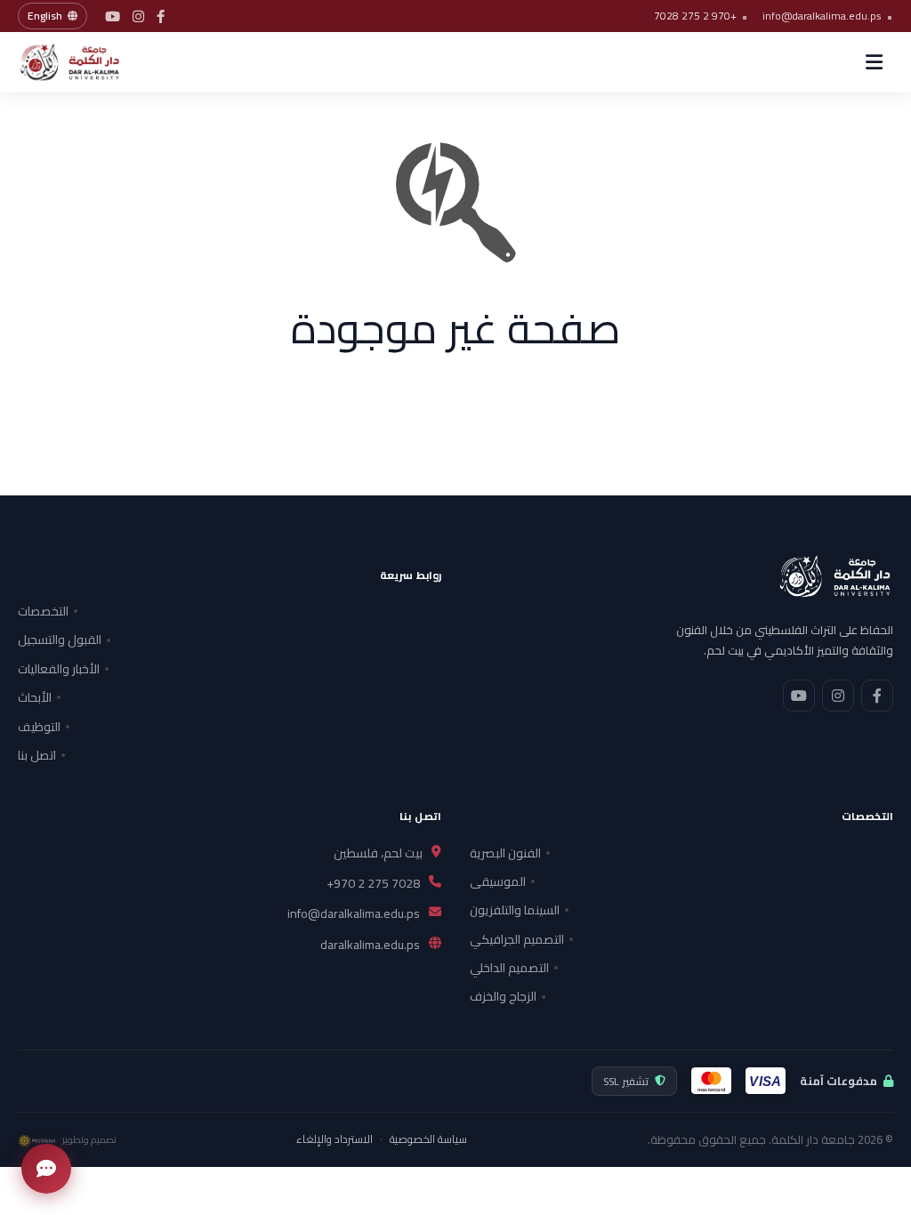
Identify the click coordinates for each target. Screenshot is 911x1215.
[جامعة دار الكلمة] (84, 62)
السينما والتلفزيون (515, 910)
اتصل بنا (37, 755)
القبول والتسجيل (59, 639)
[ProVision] (36, 1140)
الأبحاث (35, 697)
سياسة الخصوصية (428, 1139)
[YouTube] (112, 16)
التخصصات (43, 611)
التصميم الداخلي (509, 968)
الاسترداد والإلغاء (334, 1139)
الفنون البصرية (505, 853)
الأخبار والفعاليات (59, 669)
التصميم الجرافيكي (517, 939)
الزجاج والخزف (503, 996)
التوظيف (39, 726)
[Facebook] (161, 16)
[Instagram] (138, 16)
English (45, 15)
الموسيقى (498, 881)
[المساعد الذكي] (46, 1169)
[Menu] (873, 62)
